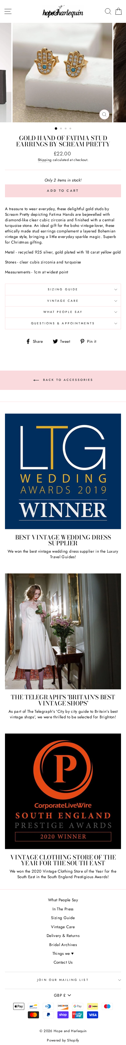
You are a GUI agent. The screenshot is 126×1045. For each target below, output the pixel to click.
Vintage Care (63, 301)
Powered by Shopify (63, 1040)
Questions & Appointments (63, 323)
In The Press (62, 909)
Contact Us (63, 962)
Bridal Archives (63, 945)
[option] (63, 72)
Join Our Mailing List (62, 980)
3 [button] (66, 129)
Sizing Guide (63, 289)
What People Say (63, 312)
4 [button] (70, 129)
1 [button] (56, 128)
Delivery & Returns (63, 935)
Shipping (45, 159)
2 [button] (61, 129)
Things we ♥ (63, 953)
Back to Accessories (67, 380)
